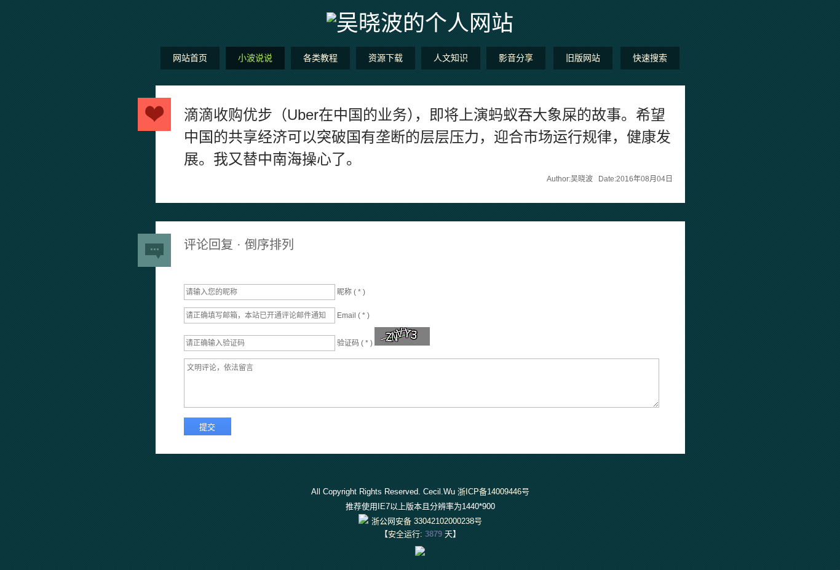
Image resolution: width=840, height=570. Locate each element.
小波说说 (255, 58)
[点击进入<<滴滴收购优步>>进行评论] (154, 114)
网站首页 (190, 58)
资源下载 (385, 58)
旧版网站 (583, 58)
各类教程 (320, 58)
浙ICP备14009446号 (493, 491)
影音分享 (516, 58)
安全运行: (405, 534)
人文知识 (451, 58)
